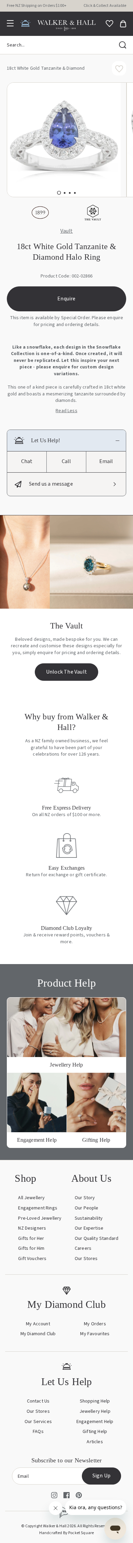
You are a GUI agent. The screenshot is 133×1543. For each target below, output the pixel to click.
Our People (87, 1208)
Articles (95, 1441)
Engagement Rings (37, 1208)
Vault (66, 231)
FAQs (38, 1431)
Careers (83, 1248)
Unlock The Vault (66, 672)
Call (66, 461)
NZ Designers (32, 1228)
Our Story (85, 1197)
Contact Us (38, 1401)
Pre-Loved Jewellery (39, 1218)
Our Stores (86, 1258)
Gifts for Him (31, 1248)
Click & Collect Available (105, 6)
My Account (38, 1324)
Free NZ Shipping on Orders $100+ (36, 6)
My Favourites (94, 1333)
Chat (27, 461)
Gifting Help (95, 1431)
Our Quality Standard (96, 1238)
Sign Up (101, 1475)
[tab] (59, 192)
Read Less (66, 411)
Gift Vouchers (32, 1258)
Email (106, 461)
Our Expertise (89, 1228)
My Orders (95, 1324)
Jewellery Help (94, 1411)
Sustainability (89, 1218)
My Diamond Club (38, 1333)
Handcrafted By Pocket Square (66, 1533)
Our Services (38, 1421)
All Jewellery (31, 1197)
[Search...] (123, 45)
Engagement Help (94, 1421)
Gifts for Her (31, 1238)
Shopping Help (95, 1401)
